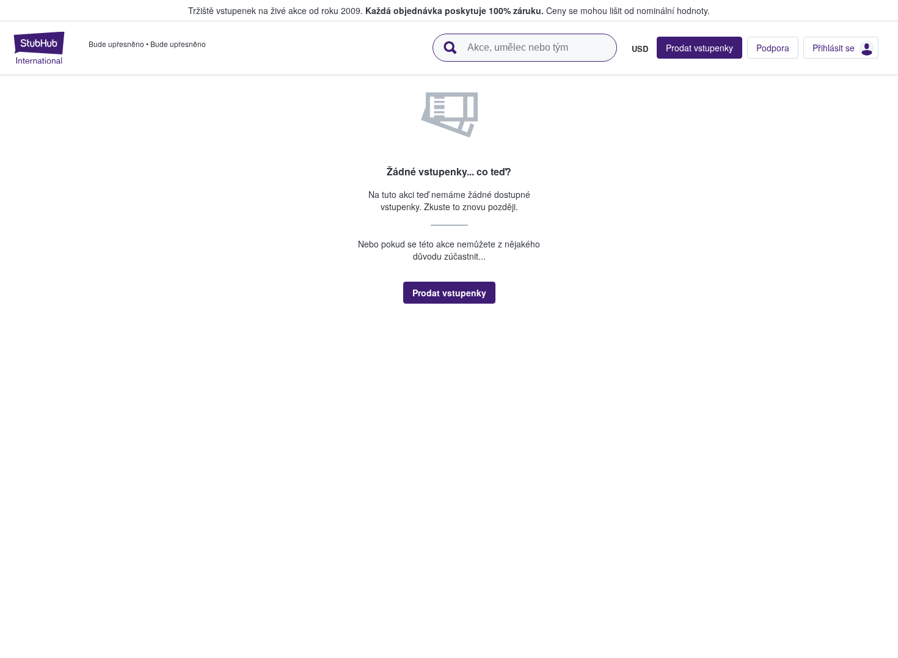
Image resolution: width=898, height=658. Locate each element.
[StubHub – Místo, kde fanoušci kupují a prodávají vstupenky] (39, 47)
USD (640, 48)
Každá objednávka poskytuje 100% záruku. (454, 10)
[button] (449, 293)
